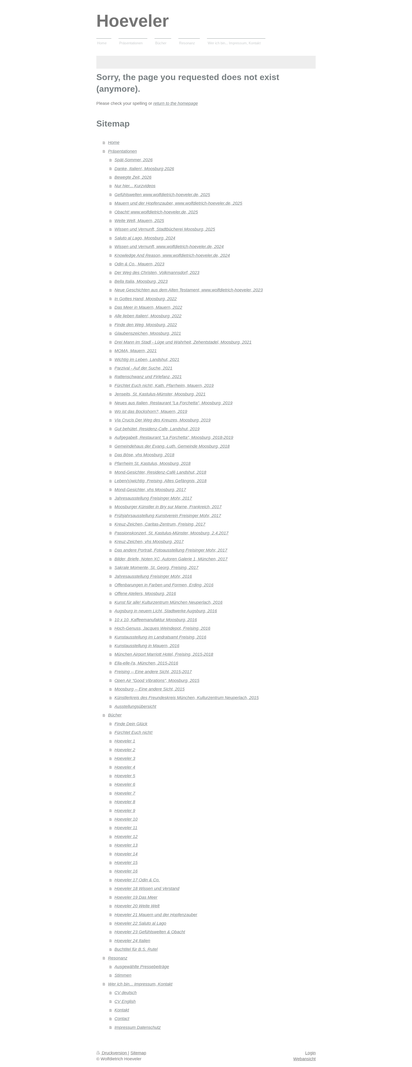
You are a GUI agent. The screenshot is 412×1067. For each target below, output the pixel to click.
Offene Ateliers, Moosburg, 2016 (145, 593)
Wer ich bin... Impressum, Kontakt (140, 984)
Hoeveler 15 (126, 862)
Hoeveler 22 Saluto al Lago (140, 923)
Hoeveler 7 (124, 793)
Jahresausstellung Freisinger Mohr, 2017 (153, 498)
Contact (121, 1018)
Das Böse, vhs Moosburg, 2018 (144, 454)
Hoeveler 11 (125, 827)
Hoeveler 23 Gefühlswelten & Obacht (149, 932)
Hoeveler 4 (124, 767)
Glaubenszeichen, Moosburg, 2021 (147, 333)
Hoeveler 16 (126, 871)
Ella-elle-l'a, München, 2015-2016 (146, 663)
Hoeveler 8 (124, 801)
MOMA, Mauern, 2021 (135, 350)
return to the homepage (175, 103)
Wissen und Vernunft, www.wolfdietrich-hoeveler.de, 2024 (169, 246)
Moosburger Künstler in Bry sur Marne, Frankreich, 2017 (167, 506)
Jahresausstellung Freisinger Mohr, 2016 (153, 576)
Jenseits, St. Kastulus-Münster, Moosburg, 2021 (160, 394)
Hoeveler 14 (126, 854)
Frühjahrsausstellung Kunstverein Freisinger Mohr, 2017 (167, 515)
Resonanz (117, 958)
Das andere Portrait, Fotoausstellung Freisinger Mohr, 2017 (170, 550)
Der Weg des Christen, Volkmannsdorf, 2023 (156, 272)
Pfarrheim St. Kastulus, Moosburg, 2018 (152, 463)
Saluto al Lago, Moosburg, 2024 (144, 238)
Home (113, 142)
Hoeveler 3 (124, 758)
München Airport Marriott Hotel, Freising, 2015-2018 (163, 654)
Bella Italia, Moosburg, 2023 (141, 281)
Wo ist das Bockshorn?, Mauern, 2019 (150, 411)
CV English (125, 1001)
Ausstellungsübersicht (135, 706)
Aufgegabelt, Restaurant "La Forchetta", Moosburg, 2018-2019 (173, 437)
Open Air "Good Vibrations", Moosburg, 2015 (156, 680)
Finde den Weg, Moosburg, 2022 (145, 324)
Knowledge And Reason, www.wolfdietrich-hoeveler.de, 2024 (172, 255)
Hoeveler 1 (124, 741)
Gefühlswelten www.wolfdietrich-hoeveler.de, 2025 (162, 194)
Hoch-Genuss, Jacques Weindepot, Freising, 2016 (162, 628)
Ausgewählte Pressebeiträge (141, 966)
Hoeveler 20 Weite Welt (137, 906)
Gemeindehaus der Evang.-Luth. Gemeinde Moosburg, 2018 (172, 446)
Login (310, 1053)
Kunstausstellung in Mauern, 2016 (146, 645)
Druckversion (114, 1053)
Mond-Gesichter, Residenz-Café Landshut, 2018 (160, 472)
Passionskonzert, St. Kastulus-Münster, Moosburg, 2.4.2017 (171, 533)
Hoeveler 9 (124, 810)
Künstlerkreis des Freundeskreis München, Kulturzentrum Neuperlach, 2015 (186, 697)
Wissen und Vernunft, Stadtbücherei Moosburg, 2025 (164, 229)
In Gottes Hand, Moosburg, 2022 (145, 298)
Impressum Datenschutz (137, 1027)
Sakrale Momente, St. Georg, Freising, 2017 (156, 567)
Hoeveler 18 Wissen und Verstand (146, 888)
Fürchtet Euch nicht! (133, 732)
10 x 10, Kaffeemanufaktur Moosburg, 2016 (155, 619)
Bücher (115, 715)
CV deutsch (125, 992)
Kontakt (121, 1010)
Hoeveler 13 (126, 845)
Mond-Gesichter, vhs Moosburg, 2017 (150, 489)
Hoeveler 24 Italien (132, 940)
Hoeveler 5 (124, 775)
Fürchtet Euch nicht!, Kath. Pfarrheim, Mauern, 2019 (164, 385)
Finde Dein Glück (130, 723)
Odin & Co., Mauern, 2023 (139, 264)
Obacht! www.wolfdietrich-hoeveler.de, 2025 (156, 212)
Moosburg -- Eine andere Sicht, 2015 (149, 689)
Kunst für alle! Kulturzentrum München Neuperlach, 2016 (168, 602)
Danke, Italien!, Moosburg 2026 (144, 168)
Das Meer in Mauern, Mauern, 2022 (148, 307)
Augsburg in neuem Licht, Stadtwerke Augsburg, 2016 (165, 611)
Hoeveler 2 (124, 749)
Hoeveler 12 (126, 836)
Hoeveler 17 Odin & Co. (137, 880)
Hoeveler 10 (126, 819)
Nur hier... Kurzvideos (134, 185)
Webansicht (304, 1059)
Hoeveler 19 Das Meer (135, 897)
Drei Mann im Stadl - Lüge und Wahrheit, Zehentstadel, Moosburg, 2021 (183, 342)
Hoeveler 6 (124, 784)
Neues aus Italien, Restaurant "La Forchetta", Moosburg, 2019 (173, 403)
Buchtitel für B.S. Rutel (136, 949)
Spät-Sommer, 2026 (133, 160)
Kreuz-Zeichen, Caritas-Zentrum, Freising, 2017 (159, 524)
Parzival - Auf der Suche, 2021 (143, 368)
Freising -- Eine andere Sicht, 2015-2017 (153, 671)
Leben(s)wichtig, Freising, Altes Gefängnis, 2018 (160, 480)
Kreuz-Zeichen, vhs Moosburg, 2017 (149, 541)
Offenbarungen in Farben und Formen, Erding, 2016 (163, 585)
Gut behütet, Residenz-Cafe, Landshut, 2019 (157, 429)
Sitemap (138, 1053)
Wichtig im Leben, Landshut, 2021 (146, 359)
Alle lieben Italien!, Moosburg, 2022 (147, 316)
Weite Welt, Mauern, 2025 (139, 220)
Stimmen (122, 975)
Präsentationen (122, 151)
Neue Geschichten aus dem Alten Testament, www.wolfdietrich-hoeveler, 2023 (188, 290)
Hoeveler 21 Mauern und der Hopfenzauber (155, 914)
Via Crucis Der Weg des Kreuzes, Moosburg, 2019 (162, 420)
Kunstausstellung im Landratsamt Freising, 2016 (160, 637)
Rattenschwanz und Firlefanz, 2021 (148, 376)
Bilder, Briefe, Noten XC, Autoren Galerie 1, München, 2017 (170, 559)
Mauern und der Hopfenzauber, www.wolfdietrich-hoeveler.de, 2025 (178, 203)
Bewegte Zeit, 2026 (132, 177)
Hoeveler (132, 20)
